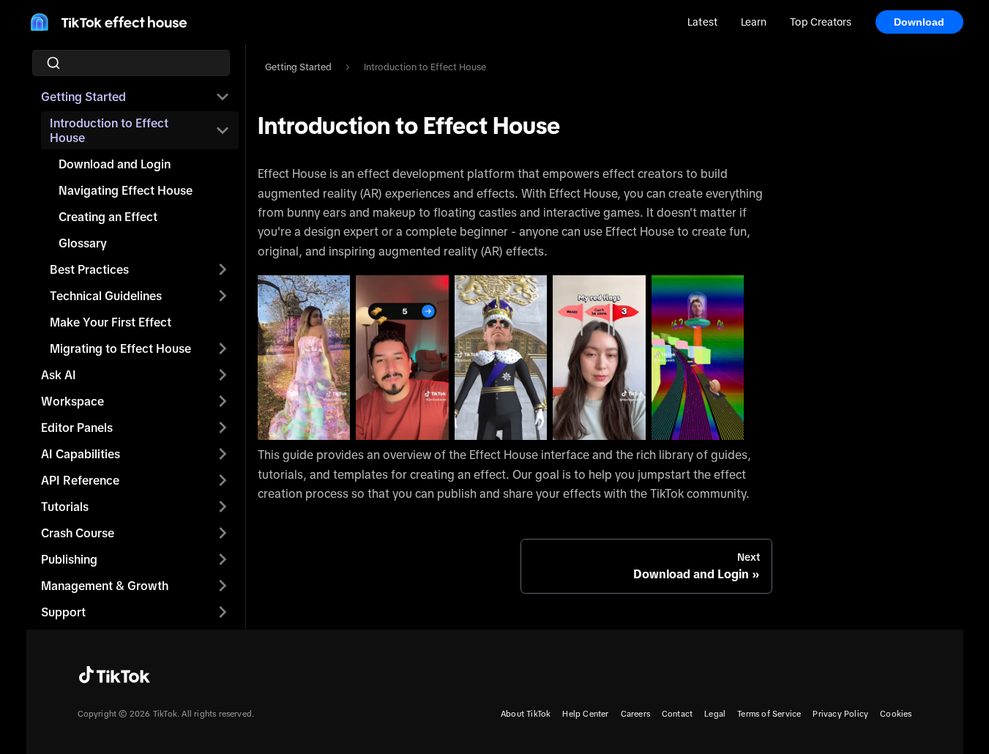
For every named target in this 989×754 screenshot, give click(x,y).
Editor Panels (77, 427)
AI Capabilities (80, 453)
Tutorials (65, 506)
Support (63, 612)
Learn (753, 22)
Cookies (895, 713)
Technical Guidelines (106, 295)
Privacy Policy (840, 713)
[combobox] (135, 63)
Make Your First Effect (110, 322)
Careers (635, 713)
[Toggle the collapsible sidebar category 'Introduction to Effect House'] (222, 130)
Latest (702, 22)
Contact (677, 713)
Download (919, 22)
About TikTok (526, 713)
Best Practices (89, 269)
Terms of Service (769, 713)
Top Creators (820, 22)
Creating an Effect (108, 216)
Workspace (72, 401)
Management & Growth (104, 585)
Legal (714, 713)
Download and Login (115, 164)
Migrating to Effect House (120, 348)
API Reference (80, 480)
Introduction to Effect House (109, 130)
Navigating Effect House (126, 190)
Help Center (585, 713)
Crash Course (77, 533)
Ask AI (58, 374)
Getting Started (83, 96)
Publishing (69, 559)
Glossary (83, 243)
